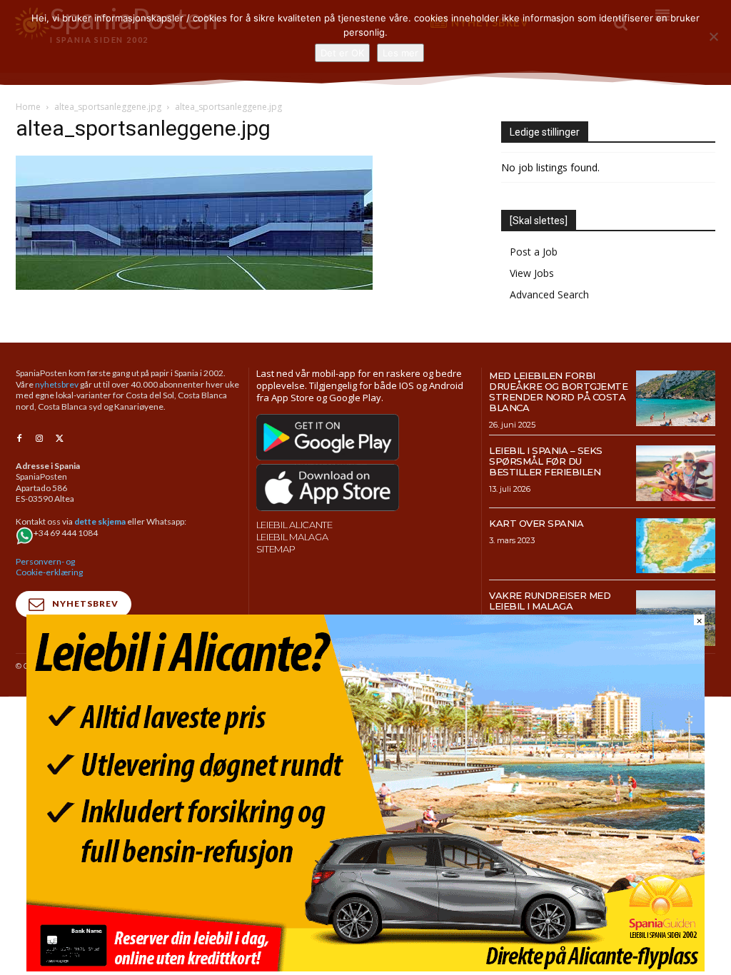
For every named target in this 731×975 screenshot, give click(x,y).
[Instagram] (39, 439)
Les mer (400, 53)
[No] (713, 36)
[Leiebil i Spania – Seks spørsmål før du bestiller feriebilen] (675, 473)
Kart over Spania (536, 523)
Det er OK (342, 53)
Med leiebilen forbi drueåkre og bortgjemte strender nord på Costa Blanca (558, 391)
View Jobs (532, 273)
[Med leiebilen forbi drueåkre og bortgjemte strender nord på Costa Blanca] (675, 398)
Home (28, 107)
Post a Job (534, 251)
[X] (59, 439)
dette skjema (100, 521)
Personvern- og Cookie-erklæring (49, 567)
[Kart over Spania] (675, 546)
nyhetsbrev (57, 384)
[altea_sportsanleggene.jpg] (194, 286)
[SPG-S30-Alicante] (365, 967)
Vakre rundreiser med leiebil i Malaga (549, 601)
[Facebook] (19, 439)
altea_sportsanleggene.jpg (107, 107)
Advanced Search (549, 294)
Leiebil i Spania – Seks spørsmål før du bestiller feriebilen (546, 461)
